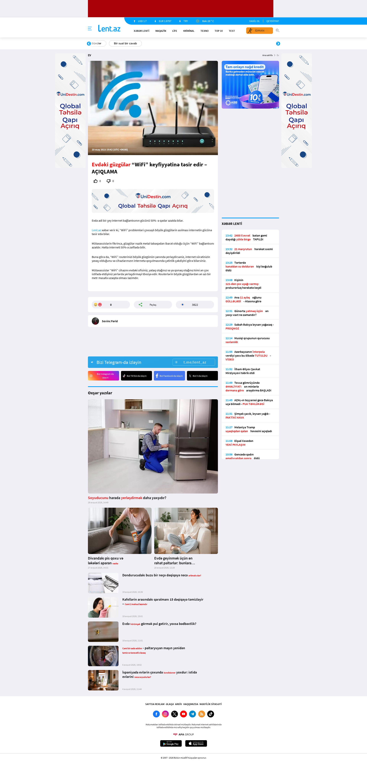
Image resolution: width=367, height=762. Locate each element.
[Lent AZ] (109, 29)
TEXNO (205, 31)
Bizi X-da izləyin (200, 375)
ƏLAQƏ (170, 704)
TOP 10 (219, 31)
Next (278, 43)
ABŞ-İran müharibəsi (179, 43)
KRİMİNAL (188, 31)
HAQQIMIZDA (190, 704)
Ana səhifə (267, 55)
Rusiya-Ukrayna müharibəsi (135, 43)
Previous (89, 43)
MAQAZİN (160, 31)
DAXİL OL (254, 21)
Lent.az (96, 230)
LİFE (174, 31)
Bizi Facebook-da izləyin (171, 375)
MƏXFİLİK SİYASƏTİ (211, 704)
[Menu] (90, 29)
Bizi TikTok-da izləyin (137, 375)
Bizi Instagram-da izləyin (105, 375)
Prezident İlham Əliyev (254, 43)
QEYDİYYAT (272, 21)
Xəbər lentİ (141, 31)
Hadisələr (98, 43)
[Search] (277, 30)
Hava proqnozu (216, 43)
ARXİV (178, 704)
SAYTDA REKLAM (154, 704)
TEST (232, 31)
